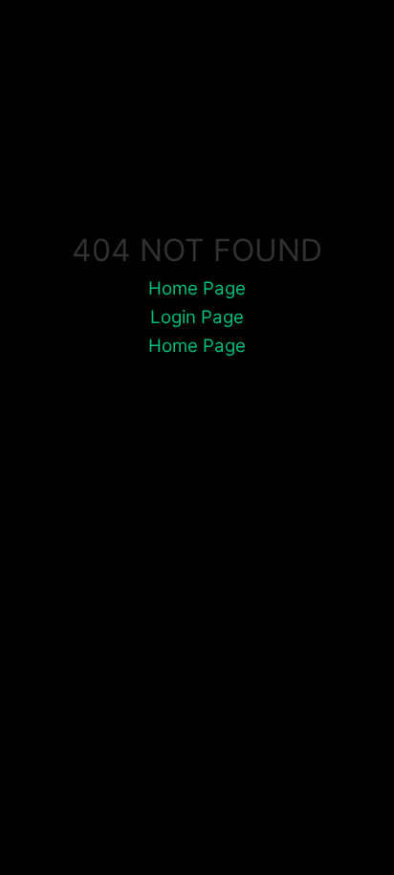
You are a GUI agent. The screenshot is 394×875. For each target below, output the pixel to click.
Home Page (197, 288)
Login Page (197, 317)
